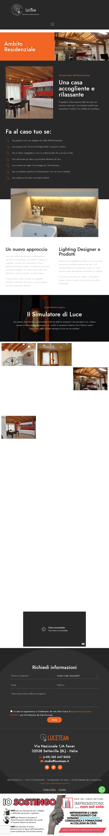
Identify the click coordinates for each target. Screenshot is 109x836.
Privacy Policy (49, 790)
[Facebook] (47, 767)
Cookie (62, 790)
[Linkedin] (53, 767)
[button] (28, 24)
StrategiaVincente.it (62, 783)
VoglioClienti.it (46, 783)
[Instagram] (60, 767)
